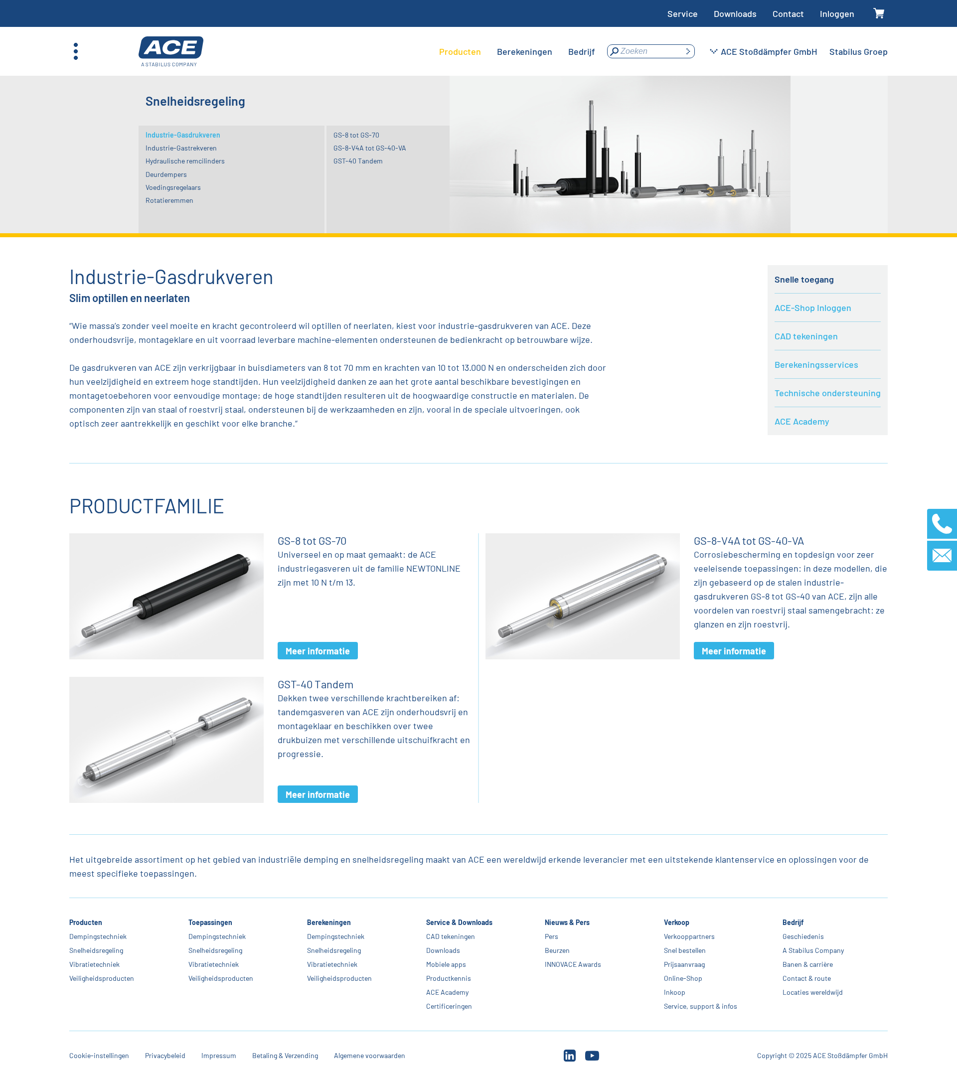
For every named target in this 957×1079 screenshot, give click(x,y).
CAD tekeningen (806, 335)
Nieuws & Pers (567, 922)
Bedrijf (793, 922)
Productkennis (448, 978)
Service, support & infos (700, 1006)
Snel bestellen (685, 950)
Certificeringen (449, 1006)
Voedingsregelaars (173, 187)
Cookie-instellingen (99, 1055)
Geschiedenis (803, 936)
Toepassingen (210, 922)
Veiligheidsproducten (101, 978)
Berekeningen (329, 922)
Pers (551, 936)
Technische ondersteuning (828, 392)
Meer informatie (318, 650)
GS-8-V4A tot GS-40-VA (369, 148)
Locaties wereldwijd (813, 992)
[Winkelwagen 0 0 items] (879, 13)
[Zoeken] (688, 51)
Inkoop (674, 992)
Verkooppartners (689, 936)
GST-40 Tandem (358, 160)
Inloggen (837, 13)
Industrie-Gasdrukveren (183, 135)
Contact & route (807, 978)
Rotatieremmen (169, 200)
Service (682, 13)
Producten (85, 922)
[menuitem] (460, 51)
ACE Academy (802, 421)
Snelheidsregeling (96, 950)
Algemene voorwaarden (369, 1055)
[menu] (517, 51)
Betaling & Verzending (285, 1055)
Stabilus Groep (858, 51)
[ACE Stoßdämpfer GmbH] (171, 51)
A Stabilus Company (813, 950)
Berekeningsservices (816, 364)
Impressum (218, 1055)
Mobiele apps (446, 964)
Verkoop (676, 922)
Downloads (735, 13)
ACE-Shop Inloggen (813, 307)
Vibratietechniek (94, 964)
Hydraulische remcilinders (185, 160)
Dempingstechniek (98, 936)
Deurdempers (166, 174)
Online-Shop (683, 978)
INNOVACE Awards (573, 964)
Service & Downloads (459, 922)
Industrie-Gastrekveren (181, 148)
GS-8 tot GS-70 (356, 135)
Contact (788, 13)
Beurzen (557, 950)
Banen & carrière (808, 964)
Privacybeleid (165, 1055)
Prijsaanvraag (684, 964)
